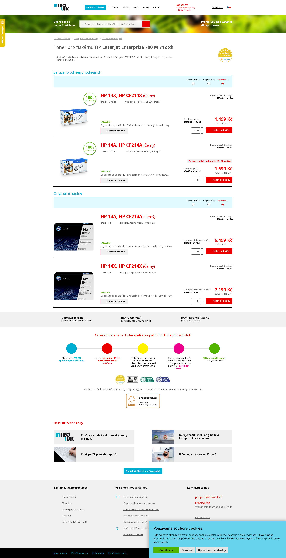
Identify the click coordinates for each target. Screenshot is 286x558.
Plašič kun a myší (79, 553)
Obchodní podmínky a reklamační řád (141, 509)
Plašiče (156, 7)
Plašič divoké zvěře (117, 553)
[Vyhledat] (146, 24)
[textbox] (111, 24)
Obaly (146, 7)
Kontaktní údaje (202, 517)
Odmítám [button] (187, 550)
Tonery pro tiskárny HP (112, 38)
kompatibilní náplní (194, 240)
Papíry (136, 7)
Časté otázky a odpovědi (135, 496)
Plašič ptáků (98, 553)
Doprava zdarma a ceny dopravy (139, 503)
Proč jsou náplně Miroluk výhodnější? (142, 101)
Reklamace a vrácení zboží (136, 515)
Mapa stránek (60, 553)
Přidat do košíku (221, 130)
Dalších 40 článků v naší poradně (143, 471)
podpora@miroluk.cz (208, 497)
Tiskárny (126, 7)
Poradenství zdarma (133, 534)
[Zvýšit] (202, 128)
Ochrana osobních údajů (135, 521)
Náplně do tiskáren (95, 7)
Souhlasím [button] (166, 550)
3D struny (113, 7)
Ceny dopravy (162, 125)
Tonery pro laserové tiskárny (86, 38)
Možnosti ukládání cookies (136, 528)
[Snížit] (202, 132)
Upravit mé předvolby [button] (212, 550)
